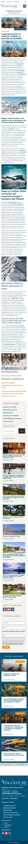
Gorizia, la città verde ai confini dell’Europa (13, 517)
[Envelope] (8, 609)
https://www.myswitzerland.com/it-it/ (11, 375)
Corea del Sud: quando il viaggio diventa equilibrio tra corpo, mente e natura (13, 576)
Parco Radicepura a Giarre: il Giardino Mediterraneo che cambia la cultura (14, 700)
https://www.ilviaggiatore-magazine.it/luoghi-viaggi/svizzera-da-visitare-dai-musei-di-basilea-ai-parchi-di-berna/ (13, 394)
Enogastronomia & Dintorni (12, 418)
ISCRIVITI (6, 647)
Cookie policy (13, 798)
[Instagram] (12, 609)
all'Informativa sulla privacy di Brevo (12, 644)
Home (9, 13)
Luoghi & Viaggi (8, 421)
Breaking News (8, 412)
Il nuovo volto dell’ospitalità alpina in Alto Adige (12, 596)
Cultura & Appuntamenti (11, 415)
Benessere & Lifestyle (10, 410)
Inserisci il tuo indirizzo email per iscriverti (13, 631)
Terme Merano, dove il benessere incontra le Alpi (14, 754)
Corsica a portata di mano (11, 536)
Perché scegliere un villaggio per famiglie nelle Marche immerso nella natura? (14, 477)
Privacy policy (5, 798)
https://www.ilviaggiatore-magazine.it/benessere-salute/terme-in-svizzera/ (12, 385)
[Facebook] (4, 609)
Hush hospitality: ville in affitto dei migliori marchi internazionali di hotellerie (14, 556)
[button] (24, 6)
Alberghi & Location (14, 11)
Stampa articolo (20, 29)
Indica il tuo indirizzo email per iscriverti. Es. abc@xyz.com (13, 637)
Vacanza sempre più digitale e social (11, 674)
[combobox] (10, 431)
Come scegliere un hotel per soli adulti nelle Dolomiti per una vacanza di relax (13, 456)
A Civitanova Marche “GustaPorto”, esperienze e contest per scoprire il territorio (13, 728)
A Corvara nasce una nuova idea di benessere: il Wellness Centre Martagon (13, 497)
